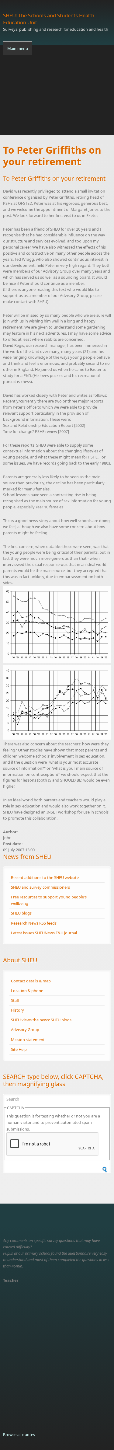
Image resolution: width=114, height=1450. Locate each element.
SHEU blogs (21, 913)
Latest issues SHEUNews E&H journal (44, 933)
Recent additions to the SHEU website (45, 877)
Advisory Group (25, 1029)
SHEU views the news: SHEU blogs (41, 1020)
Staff (15, 1000)
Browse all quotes (19, 1434)
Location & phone (27, 990)
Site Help (19, 1049)
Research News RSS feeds (34, 923)
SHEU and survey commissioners (40, 887)
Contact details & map (31, 981)
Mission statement (28, 1039)
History (17, 1010)
